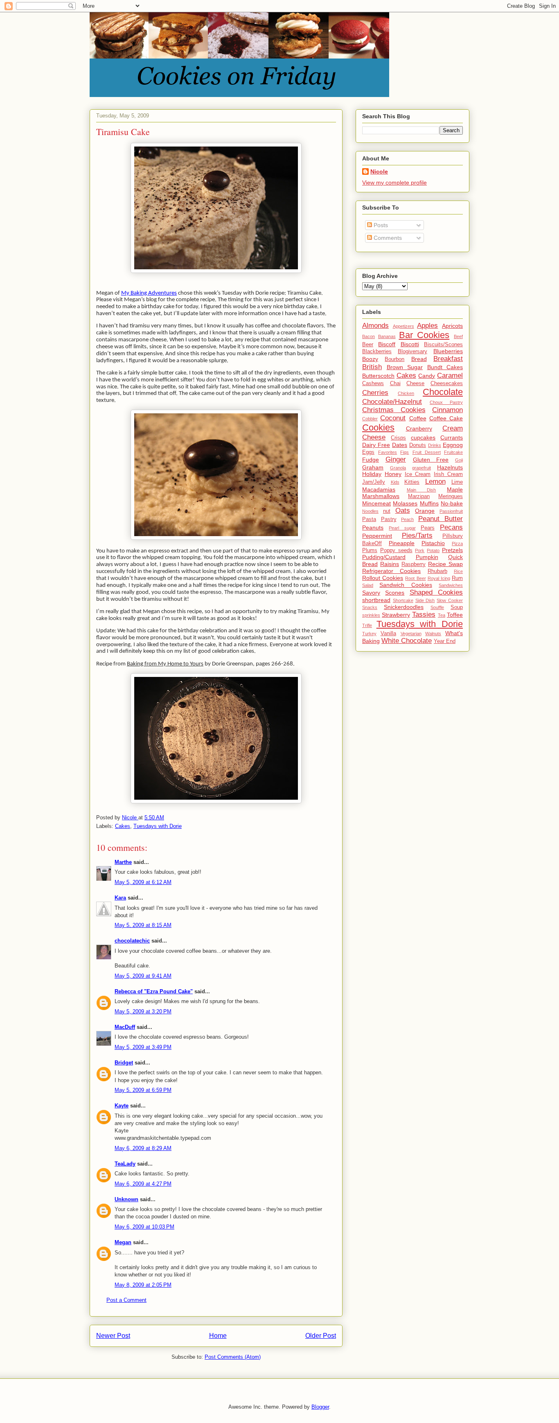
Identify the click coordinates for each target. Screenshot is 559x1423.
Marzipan (419, 496)
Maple (455, 489)
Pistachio (433, 543)
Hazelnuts (450, 467)
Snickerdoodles (404, 607)
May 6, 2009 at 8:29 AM (143, 1148)
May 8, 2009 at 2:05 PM (143, 1285)
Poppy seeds (396, 550)
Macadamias (378, 489)
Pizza (457, 543)
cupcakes (423, 437)
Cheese (415, 383)
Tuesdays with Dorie (157, 826)
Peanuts (372, 527)
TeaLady (125, 1164)
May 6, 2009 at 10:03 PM (144, 1227)
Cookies (378, 427)
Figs (404, 452)
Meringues (450, 496)
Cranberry (419, 428)
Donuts (417, 445)
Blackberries (377, 351)
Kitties (411, 482)
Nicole (379, 171)
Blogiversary (412, 351)
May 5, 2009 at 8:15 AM (143, 925)
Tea (441, 615)
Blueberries (448, 351)
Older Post (320, 1335)
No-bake (452, 503)
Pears (428, 528)
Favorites (387, 452)
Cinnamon (447, 410)
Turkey (369, 633)
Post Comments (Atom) (233, 1357)
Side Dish (425, 600)
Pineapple (402, 543)
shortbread (376, 600)
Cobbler (370, 418)
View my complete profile (394, 182)
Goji (459, 460)
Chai (395, 383)
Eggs (368, 452)
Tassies (423, 614)
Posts (380, 225)
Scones (394, 592)
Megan (123, 1242)
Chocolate (443, 392)
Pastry (389, 519)
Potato (433, 550)
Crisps (398, 438)
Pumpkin (427, 557)
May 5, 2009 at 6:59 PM (143, 1090)
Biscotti (410, 344)
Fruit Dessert (426, 452)
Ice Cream (418, 474)
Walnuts (433, 633)
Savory (371, 592)
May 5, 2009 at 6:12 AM (143, 882)
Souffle (437, 607)
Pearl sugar (402, 527)
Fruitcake (453, 452)
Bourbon (394, 359)
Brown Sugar (405, 367)
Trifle (367, 625)
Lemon (435, 481)
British (372, 367)
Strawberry (396, 614)
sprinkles (371, 615)
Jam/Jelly (373, 482)
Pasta (369, 519)
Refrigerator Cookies (391, 571)
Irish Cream (448, 474)
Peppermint (377, 535)
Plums (369, 550)
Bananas (387, 336)
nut (386, 511)
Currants (451, 437)
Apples (427, 325)
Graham (372, 467)
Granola (398, 467)
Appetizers (403, 326)
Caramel (450, 375)
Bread (419, 359)
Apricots (452, 325)
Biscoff (386, 344)
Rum (457, 578)
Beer (367, 344)
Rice (458, 571)
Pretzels (452, 550)
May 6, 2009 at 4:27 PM (143, 1184)
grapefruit (421, 467)
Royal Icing (439, 578)
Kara (120, 898)
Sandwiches (451, 585)
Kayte (121, 1106)
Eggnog (453, 445)
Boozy (370, 359)
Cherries (375, 393)
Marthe (123, 862)
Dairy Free (376, 445)
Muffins (429, 503)
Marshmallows (380, 496)
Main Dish (421, 489)
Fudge (370, 459)
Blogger (320, 1407)
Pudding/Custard (384, 557)
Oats (402, 510)
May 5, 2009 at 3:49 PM (143, 1047)
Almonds (375, 325)
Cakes (122, 826)
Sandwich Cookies (405, 585)
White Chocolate (406, 641)
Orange (425, 510)
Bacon (368, 336)
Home (218, 1335)
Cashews (373, 383)
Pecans (451, 527)
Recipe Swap (445, 564)
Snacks (369, 607)
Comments (387, 238)
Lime (457, 482)
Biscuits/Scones (443, 344)
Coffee (417, 418)
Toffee (455, 614)
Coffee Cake (446, 418)
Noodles (370, 511)
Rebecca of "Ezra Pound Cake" (154, 991)
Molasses (405, 503)
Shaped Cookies (436, 592)
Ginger (395, 459)
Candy (426, 375)
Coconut (393, 418)
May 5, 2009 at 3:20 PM (143, 1011)
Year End (444, 641)
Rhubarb (437, 571)
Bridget (124, 1063)
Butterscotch (378, 375)
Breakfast (448, 359)
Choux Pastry (446, 402)
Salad (367, 585)
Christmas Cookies (394, 410)
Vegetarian (411, 633)
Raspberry (413, 564)
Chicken (406, 393)
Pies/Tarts (417, 535)
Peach (407, 519)
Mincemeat (376, 503)
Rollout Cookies (382, 578)
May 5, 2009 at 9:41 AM (143, 976)
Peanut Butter (440, 519)
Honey (393, 474)
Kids (395, 482)
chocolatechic (132, 941)
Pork (419, 550)
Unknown (126, 1199)
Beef (458, 336)
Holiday (371, 474)
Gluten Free (431, 459)
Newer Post (113, 1335)
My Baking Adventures (149, 293)
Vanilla (388, 633)
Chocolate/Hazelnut (392, 402)
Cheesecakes (447, 383)
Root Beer (415, 578)
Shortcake (403, 600)
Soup (457, 607)
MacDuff (125, 1027)
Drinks (434, 445)
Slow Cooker (450, 600)
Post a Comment (126, 1300)
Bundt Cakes (445, 367)
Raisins (389, 564)
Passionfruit (451, 511)
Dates (399, 445)
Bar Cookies (424, 335)
